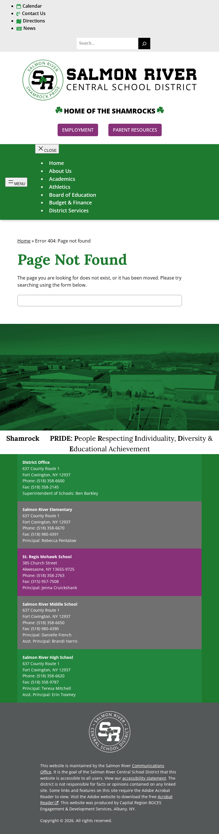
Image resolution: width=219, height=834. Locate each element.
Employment (78, 130)
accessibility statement (144, 778)
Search (192, 301)
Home (24, 241)
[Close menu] (47, 149)
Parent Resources (135, 130)
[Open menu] (16, 182)
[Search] (144, 43)
